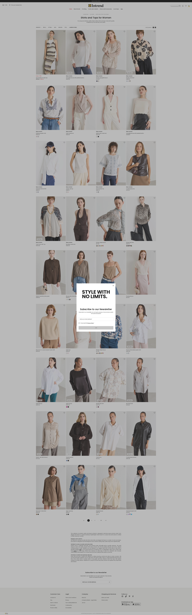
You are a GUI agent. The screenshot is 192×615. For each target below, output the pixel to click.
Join (96, 327)
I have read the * (87, 323)
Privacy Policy (91, 323)
